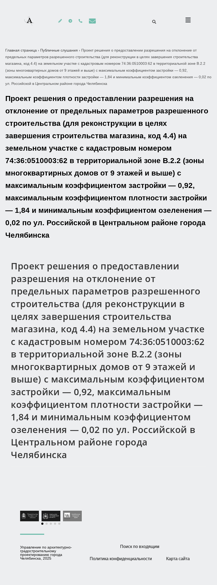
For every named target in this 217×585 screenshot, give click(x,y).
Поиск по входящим (139, 546)
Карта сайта (178, 558)
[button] (42, 524)
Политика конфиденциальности (121, 558)
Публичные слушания (59, 50)
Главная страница (21, 50)
